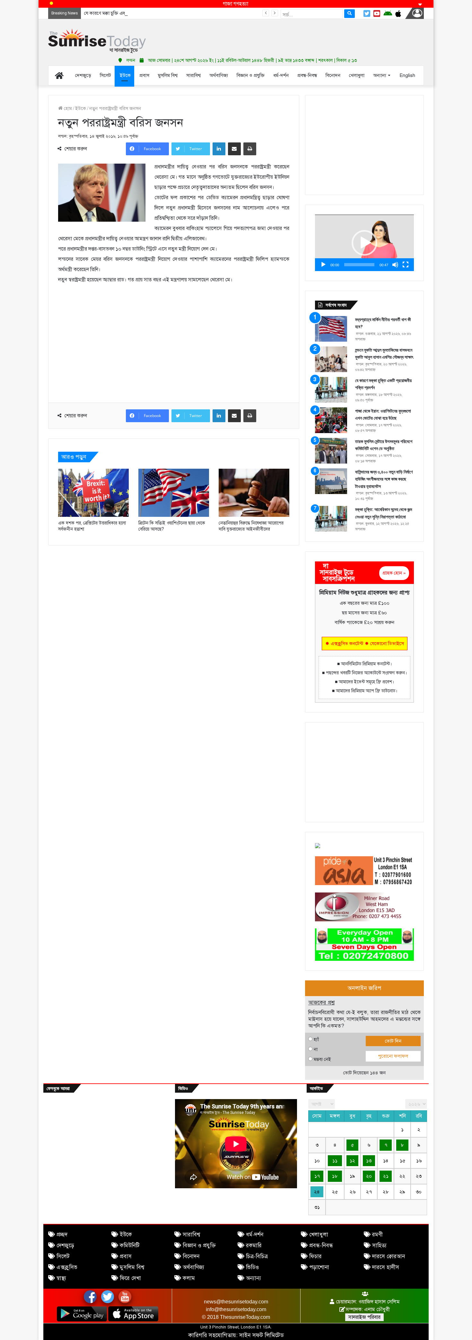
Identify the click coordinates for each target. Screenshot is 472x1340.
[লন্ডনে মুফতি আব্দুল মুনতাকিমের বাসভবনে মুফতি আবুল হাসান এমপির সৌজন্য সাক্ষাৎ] (331, 359)
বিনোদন (191, 1256)
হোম (67, 108)
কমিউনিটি (129, 1245)
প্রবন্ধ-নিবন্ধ (321, 1245)
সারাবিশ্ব (191, 1234)
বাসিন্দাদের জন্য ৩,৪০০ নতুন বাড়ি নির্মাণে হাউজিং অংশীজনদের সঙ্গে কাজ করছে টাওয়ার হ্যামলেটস (384, 479)
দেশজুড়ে (65, 1245)
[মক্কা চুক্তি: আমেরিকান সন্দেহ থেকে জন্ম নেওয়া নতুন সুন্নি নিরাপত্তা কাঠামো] (331, 519)
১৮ (335, 1176)
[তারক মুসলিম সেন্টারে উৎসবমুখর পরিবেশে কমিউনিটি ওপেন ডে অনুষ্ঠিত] (331, 451)
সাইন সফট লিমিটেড (261, 1335)
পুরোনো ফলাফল (393, 1056)
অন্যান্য (253, 1278)
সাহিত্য (379, 1245)
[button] (364, 243)
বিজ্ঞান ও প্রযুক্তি (199, 1245)
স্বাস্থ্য (61, 1278)
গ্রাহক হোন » (394, 573)
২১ (386, 1176)
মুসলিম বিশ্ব (132, 1267)
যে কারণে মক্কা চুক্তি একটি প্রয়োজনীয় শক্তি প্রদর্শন (128, 13)
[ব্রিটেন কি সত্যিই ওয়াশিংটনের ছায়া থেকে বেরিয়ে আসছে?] (173, 493)
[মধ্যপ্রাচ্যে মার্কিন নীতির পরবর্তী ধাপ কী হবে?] (331, 329)
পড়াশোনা (319, 1267)
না (316, 1049)
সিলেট (63, 1256)
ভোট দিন (393, 1041)
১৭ (317, 1176)
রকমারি (254, 1245)
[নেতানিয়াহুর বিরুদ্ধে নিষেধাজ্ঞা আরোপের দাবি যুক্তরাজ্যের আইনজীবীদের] (254, 493)
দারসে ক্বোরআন (388, 1256)
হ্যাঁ (316, 1039)
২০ (369, 1176)
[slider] (359, 264)
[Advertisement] (300, 35)
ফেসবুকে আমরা (58, 1088)
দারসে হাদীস (385, 1267)
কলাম (189, 1278)
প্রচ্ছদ (62, 1234)
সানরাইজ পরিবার (364, 1317)
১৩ (368, 1161)
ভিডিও (252, 1267)
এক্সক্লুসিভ (67, 1267)
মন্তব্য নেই (322, 1059)
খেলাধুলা (318, 1234)
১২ (352, 1161)
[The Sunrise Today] (97, 41)
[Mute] (395, 264)
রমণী (377, 1234)
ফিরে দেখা (130, 1278)
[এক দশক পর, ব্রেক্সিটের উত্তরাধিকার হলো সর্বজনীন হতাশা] (93, 493)
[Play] (323, 264)
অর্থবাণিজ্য (193, 1267)
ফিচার (315, 1256)
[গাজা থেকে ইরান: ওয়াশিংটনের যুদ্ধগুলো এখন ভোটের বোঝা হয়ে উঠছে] (331, 420)
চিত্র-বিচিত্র (257, 1256)
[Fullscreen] (405, 264)
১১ (334, 1161)
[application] (364, 243)
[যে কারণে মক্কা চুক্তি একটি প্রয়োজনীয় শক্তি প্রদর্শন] (331, 390)
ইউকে (80, 108)
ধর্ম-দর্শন (254, 1234)
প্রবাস (126, 1256)
